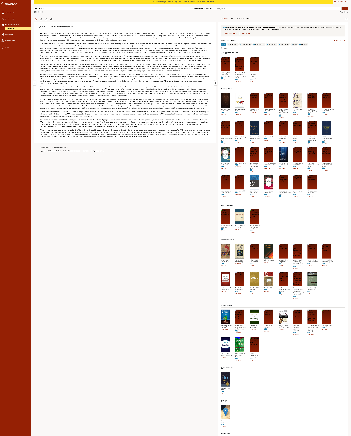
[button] (340, 2)
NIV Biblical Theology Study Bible (312, 110)
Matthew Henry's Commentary (226, 288)
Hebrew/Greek (235, 19)
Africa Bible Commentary (225, 261)
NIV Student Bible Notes (298, 137)
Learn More (246, 33)
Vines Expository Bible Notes (312, 191)
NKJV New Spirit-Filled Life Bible (226, 191)
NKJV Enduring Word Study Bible (284, 164)
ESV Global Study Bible (240, 110)
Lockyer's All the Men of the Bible (284, 326)
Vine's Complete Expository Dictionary (240, 355)
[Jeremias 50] (34, 82)
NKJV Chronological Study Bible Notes (270, 164)
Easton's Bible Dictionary (254, 326)
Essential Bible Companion (283, 261)
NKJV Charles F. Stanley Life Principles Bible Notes (254, 165)
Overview (226, 434)
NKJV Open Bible (327, 326)
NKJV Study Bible (240, 191)
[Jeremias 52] (215, 82)
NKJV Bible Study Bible (226, 389)
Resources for (230, 40)
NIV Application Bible (298, 110)
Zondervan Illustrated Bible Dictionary (255, 355)
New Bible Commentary (239, 288)
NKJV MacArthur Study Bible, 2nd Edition (327, 164)
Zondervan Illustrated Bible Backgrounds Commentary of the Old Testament (299, 291)
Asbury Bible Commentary (239, 261)
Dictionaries (227, 305)
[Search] (345, 8)
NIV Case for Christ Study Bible (328, 110)
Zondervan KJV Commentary (311, 288)
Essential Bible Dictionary (268, 326)
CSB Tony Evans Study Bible (225, 110)
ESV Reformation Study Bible (255, 110)
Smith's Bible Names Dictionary (226, 354)
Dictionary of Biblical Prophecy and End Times (240, 327)
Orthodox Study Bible (298, 191)
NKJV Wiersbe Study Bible (254, 191)
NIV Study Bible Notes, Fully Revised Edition (225, 74)
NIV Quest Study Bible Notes (284, 137)
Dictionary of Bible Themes (226, 326)
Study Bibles (227, 89)
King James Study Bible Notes (269, 110)
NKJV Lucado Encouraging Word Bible (313, 164)
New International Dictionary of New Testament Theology (313, 328)
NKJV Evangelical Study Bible (298, 164)
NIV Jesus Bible (268, 137)
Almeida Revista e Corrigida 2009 (51, 147)
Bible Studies (228, 368)
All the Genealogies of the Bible (227, 226)
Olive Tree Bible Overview (254, 288)
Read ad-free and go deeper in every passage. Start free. (183, 2)
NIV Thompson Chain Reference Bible (327, 138)
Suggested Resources (230, 53)
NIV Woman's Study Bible (225, 164)
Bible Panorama (269, 260)
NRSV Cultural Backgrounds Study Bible (284, 192)
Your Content (245, 19)
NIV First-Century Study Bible (240, 137)
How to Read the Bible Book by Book (327, 261)
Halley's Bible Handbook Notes (312, 261)
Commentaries (228, 240)
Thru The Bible (268, 288)
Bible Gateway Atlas (225, 421)
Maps (225, 401)
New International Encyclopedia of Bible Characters (255, 227)
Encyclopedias (228, 205)
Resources (224, 19)
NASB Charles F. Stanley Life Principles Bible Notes (283, 111)
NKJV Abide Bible (240, 163)
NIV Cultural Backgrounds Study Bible (227, 138)
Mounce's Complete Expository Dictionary (253, 75)
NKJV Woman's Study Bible (268, 191)
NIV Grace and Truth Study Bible (255, 137)
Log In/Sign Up (342, 2)
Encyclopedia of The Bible (240, 226)
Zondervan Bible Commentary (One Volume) (284, 289)
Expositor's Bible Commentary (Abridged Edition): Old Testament (241, 75)
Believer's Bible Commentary (254, 261)
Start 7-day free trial (231, 33)
